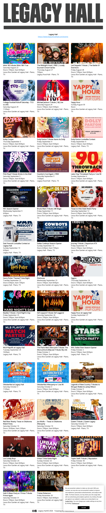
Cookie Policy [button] (69, 501)
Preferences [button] (75, 503)
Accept (83, 507)
